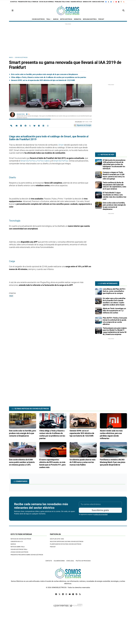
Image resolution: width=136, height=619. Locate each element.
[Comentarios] (11, 126)
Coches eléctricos (21, 57)
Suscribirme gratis (100, 510)
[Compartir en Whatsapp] (48, 126)
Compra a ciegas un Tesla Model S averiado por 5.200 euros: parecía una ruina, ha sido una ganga (113, 175)
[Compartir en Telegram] (39, 126)
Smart (61, 145)
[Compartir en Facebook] (25, 126)
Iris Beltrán (21, 114)
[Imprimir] (21, 126)
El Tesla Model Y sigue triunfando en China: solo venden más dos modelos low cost (114, 196)
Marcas (13, 544)
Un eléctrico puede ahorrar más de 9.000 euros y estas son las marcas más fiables (82, 462)
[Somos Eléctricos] (68, 10)
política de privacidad (101, 514)
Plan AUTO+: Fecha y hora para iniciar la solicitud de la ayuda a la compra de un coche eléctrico (115, 321)
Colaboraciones (59, 561)
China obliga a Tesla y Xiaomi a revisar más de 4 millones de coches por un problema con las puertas (48, 77)
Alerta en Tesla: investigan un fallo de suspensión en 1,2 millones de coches (114, 310)
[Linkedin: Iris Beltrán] (27, 114)
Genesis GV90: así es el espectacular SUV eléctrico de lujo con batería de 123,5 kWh (43, 80)
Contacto (48, 561)
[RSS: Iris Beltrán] (29, 114)
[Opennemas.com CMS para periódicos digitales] (68, 608)
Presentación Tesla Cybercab (28, 1)
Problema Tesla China (62, 1)
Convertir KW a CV (17, 541)
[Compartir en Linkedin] (43, 126)
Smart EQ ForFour (60, 161)
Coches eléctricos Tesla (19, 549)
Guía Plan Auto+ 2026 (57, 539)
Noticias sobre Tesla (18, 546)
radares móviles (76, 1)
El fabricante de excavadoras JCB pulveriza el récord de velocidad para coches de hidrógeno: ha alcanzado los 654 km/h (114, 164)
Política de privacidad (83, 561)
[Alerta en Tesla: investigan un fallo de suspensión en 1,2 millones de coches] (98, 311)
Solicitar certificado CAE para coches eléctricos (66, 541)
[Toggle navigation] (12, 10)
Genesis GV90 (87, 1)
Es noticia (13, 1)
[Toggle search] (123, 10)
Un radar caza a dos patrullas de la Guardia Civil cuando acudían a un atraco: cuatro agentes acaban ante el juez (114, 301)
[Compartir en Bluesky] (34, 126)
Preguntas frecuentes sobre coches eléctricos (27, 554)
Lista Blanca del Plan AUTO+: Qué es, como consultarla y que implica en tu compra (114, 291)
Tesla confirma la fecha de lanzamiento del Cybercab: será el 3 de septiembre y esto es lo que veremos (114, 185)
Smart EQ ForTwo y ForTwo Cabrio (35, 161)
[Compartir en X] (30, 126)
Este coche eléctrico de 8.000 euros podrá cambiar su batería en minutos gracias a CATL (22, 462)
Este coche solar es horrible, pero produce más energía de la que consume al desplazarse (44, 74)
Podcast (53, 546)
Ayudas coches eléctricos (19, 552)
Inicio (11, 57)
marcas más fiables (99, 1)
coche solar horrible (46, 1)
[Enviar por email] (16, 126)
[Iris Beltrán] (12, 114)
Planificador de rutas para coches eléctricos (65, 544)
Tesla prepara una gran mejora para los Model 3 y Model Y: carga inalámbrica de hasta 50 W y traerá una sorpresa (115, 331)
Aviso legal (70, 561)
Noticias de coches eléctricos (21, 539)
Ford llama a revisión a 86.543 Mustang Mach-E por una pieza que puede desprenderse (112, 462)
